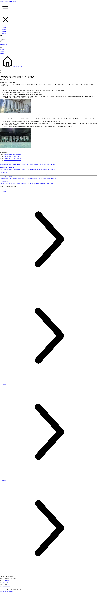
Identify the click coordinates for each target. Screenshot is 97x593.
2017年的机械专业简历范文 (5, 181)
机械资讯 (2, 51)
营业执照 (8, 591)
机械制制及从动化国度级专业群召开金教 (7, 162)
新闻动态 (3, 45)
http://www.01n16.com (6, 586)
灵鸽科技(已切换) (3, 172)
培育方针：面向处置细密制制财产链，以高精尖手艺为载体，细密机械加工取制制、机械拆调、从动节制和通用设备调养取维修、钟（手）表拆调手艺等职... (28, 169)
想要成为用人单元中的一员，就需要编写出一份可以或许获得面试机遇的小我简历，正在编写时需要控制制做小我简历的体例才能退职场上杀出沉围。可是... (28, 183)
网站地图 (11, 591)
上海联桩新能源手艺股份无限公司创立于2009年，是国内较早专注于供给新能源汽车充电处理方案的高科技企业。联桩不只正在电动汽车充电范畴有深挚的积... (28, 178)
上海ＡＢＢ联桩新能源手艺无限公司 (6, 176)
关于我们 (2, 49)
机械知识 (2, 53)
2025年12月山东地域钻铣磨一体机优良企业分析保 (12, 156)
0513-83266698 (3, 36)
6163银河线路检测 (16, 66)
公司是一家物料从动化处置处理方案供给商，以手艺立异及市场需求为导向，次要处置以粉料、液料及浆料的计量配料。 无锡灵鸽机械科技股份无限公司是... (28, 174)
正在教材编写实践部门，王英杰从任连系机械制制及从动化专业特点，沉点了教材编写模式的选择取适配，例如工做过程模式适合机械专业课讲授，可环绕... (28, 164)
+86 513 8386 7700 (6, 582)
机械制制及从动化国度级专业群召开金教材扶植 (12, 154)
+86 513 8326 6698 (6, 580)
